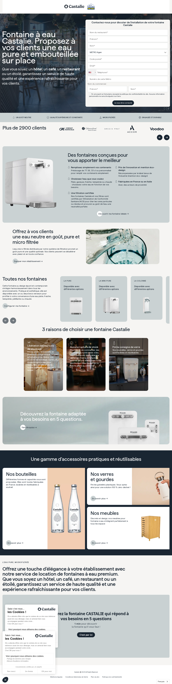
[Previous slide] (159, 137)
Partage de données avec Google (19, 659)
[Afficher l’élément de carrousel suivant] (13, 321)
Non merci (11, 671)
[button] (5, 680)
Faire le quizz (28, 427)
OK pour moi (47, 671)
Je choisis (29, 671)
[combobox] (163, 681)
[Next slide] (166, 137)
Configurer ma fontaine (15, 306)
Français (161, 681)
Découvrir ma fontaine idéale (112, 214)
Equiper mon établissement (27, 261)
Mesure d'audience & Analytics (18, 661)
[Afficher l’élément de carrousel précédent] (6, 321)
